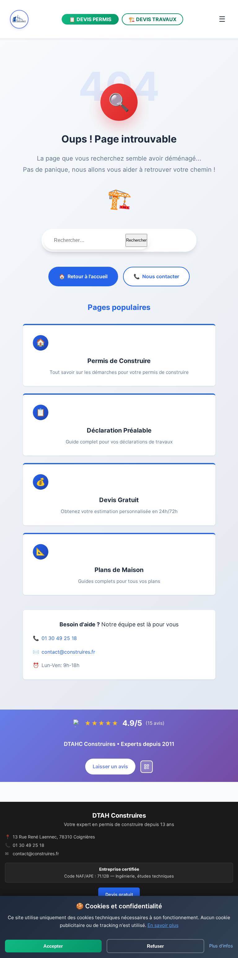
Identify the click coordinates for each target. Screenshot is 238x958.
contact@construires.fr (68, 652)
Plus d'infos (221, 945)
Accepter (53, 946)
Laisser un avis (110, 766)
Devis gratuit (119, 894)
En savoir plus (163, 925)
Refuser (155, 946)
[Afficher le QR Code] (146, 766)
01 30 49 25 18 (59, 638)
